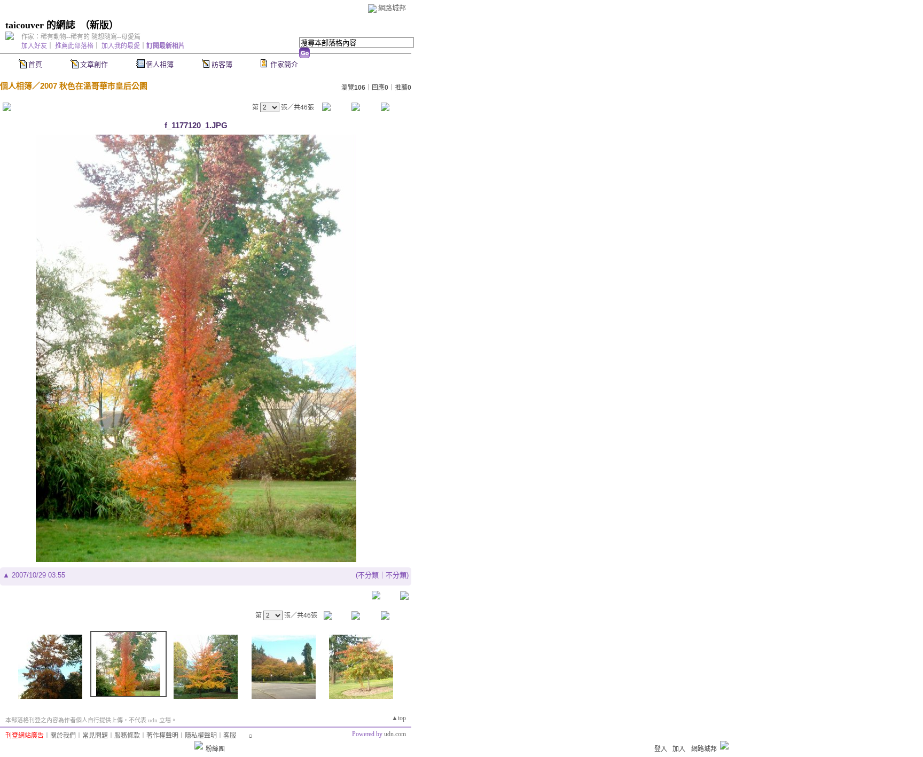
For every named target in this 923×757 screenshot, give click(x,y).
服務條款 (127, 735)
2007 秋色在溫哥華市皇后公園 (93, 85)
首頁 (35, 64)
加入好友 (34, 46)
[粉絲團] (198, 745)
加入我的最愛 (120, 46)
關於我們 (63, 735)
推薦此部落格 (74, 46)
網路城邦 (392, 8)
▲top (399, 718)
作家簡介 (284, 64)
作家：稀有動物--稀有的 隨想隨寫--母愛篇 (80, 37)
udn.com (395, 734)
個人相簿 (160, 64)
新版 (99, 25)
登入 (660, 749)
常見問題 (95, 735)
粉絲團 (215, 749)
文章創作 (94, 64)
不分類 (368, 575)
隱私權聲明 (201, 735)
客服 (229, 735)
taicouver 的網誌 (40, 25)
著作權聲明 (162, 735)
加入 (678, 749)
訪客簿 (222, 64)
